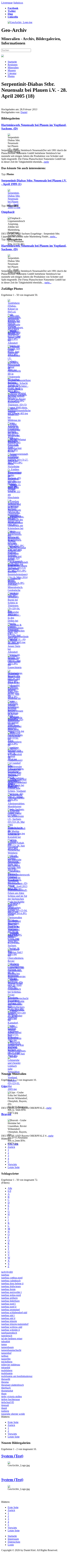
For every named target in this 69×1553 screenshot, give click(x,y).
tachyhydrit (7, 1272)
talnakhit (5, 1341)
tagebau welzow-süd (11, 1327)
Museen (12, 70)
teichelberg (6, 1361)
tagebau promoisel (10, 1309)
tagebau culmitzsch (11, 1280)
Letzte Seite (14, 1167)
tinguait (5, 1405)
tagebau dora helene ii (12, 1283)
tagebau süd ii (8, 1318)
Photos (11, 76)
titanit (4, 1408)
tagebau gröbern (9, 1298)
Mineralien (13, 67)
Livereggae (7, 2)
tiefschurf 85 (7, 1402)
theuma (5, 1382)
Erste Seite (13, 1144)
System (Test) (12, 1456)
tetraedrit (5, 1367)
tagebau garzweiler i (11, 1292)
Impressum (13, 1539)
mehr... (53, 236)
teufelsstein (7, 1373)
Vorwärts (12, 1164)
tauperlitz (6, 1358)
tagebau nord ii (8, 1306)
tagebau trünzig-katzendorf (14, 1324)
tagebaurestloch (9, 1332)
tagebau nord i (8, 1303)
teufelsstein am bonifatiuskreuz (16, 1376)
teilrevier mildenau (10, 1364)
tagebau (5, 1274)
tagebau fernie (8, 1289)
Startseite (12, 61)
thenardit (5, 1379)
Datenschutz (14, 1541)
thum (3, 1393)
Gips (4, 1086)
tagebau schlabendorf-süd (14, 1312)
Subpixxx (18, 2)
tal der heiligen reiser (11, 1338)
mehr (46, 161)
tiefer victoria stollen (11, 1396)
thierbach (6, 1387)
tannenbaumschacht (11, 1350)
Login (11, 1544)
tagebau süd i (8, 1315)
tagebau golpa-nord (11, 1295)
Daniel (24, 112)
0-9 (9, 1191)
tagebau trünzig (9, 1321)
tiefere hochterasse (10, 1399)
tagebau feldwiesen (11, 1286)
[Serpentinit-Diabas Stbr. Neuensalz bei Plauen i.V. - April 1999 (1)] (14, 207)
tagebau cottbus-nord (11, 1277)
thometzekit (7, 1390)
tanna (4, 1344)
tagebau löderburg (10, 1301)
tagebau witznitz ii (10, 1329)
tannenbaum (7, 1347)
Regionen (12, 64)
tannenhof (6, 1353)
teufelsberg (6, 1370)
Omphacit (7, 212)
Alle (10, 1188)
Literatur (12, 73)
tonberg (5, 1411)
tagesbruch (6, 1335)
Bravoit (6, 1114)
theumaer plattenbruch (12, 1385)
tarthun (4, 1356)
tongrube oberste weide (13, 1413)
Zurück (11, 1147)
